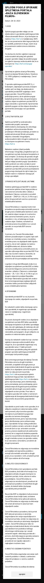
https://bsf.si (16, 39)
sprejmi (22, 574)
